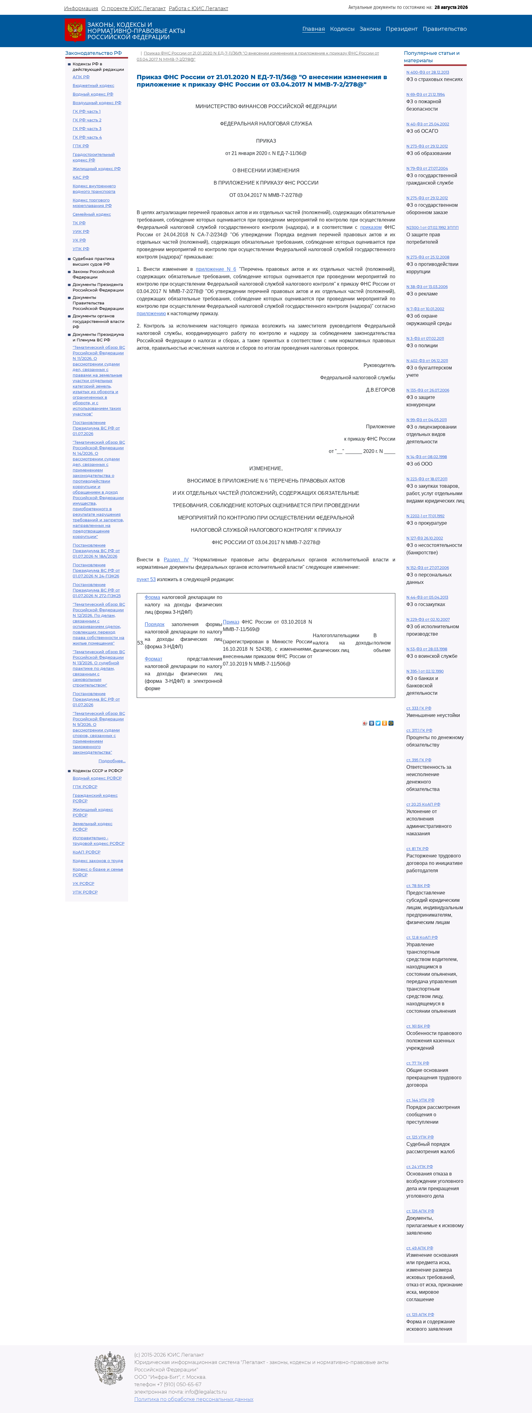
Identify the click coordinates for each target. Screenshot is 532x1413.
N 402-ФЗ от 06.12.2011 (427, 360)
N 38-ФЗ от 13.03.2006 (427, 286)
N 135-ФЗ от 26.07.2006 (427, 390)
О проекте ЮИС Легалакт (133, 8)
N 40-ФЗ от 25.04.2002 (427, 124)
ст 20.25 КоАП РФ (423, 804)
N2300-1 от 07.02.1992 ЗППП (432, 227)
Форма (152, 597)
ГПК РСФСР (85, 786)
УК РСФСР (83, 883)
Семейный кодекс (92, 214)
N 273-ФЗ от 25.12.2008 (427, 257)
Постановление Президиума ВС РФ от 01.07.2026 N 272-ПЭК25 (97, 590)
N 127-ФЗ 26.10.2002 (424, 538)
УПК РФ (81, 248)
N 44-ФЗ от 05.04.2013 (427, 597)
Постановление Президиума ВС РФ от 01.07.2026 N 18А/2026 (96, 551)
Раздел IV (176, 559)
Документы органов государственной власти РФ (98, 321)
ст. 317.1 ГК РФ (419, 730)
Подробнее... (112, 760)
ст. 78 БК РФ (418, 885)
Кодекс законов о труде (98, 860)
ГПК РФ (81, 145)
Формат (153, 659)
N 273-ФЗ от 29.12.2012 (427, 146)
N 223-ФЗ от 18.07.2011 (426, 479)
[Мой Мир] (391, 721)
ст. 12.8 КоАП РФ (422, 937)
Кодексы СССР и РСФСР (98, 770)
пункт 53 (146, 579)
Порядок (154, 624)
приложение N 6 (216, 269)
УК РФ (79, 240)
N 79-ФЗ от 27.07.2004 (427, 168)
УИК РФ (81, 231)
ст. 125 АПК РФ (420, 1314)
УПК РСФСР (85, 892)
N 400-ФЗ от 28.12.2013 (427, 72)
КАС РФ (81, 177)
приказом (371, 227)
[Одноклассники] (384, 721)
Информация (81, 8)
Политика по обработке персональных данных (193, 1399)
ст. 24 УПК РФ (419, 1166)
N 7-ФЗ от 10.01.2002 (425, 309)
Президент (402, 29)
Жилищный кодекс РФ (97, 168)
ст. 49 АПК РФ (419, 1248)
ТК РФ (79, 222)
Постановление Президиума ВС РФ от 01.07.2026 (96, 428)
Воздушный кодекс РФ (97, 102)
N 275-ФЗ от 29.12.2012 (427, 198)
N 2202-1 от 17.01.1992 (425, 516)
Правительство (445, 29)
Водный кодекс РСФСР (97, 778)
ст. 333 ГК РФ (418, 708)
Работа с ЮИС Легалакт (198, 8)
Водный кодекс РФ (93, 94)
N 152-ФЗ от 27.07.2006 (427, 567)
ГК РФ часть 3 (87, 128)
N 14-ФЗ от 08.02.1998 (426, 456)
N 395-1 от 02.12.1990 (425, 671)
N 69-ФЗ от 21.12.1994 (425, 94)
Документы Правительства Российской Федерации (98, 303)
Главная (313, 29)
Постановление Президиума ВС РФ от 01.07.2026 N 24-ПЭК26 (96, 570)
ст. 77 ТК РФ (417, 1063)
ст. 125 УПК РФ (420, 1137)
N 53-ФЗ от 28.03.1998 (426, 649)
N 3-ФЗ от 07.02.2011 (425, 338)
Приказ (231, 622)
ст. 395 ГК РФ (418, 760)
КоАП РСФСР (86, 851)
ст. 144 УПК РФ (420, 1100)
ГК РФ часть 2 (87, 119)
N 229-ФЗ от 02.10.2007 (428, 619)
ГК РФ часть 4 (87, 137)
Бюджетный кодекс (93, 85)
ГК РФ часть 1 (87, 111)
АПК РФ (81, 76)
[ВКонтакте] (372, 721)
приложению (151, 313)
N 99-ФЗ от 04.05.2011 (426, 419)
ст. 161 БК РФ (418, 1026)
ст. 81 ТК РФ (417, 848)
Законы (370, 29)
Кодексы (342, 29)
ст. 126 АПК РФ (420, 1211)
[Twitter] (378, 721)
